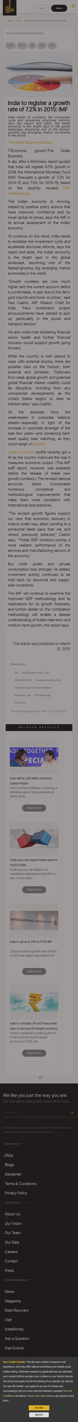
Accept (39, 1407)
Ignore (39, 1414)
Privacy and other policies (40, 1396)
